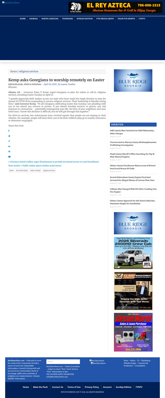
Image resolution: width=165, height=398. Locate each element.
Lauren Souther (68, 84)
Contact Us (57, 387)
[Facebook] (8, 131)
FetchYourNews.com (54, 366)
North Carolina (50, 19)
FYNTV (142, 19)
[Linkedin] (9, 146)
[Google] (9, 141)
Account (107, 387)
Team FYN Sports (126, 19)
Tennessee (67, 19)
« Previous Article (17, 161)
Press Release (15, 84)
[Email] (9, 156)
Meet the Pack (40, 387)
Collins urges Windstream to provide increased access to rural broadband (62, 161)
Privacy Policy (92, 387)
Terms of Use (74, 387)
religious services (49, 170)
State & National (32, 84)
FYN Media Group (105, 19)
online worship (35, 170)
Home (23, 19)
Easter (11, 170)
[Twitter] (9, 136)
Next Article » (15, 165)
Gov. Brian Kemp (22, 170)
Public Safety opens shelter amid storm (41, 165)
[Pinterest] (9, 151)
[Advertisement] (82, 40)
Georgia (33, 19)
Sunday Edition (85, 19)
